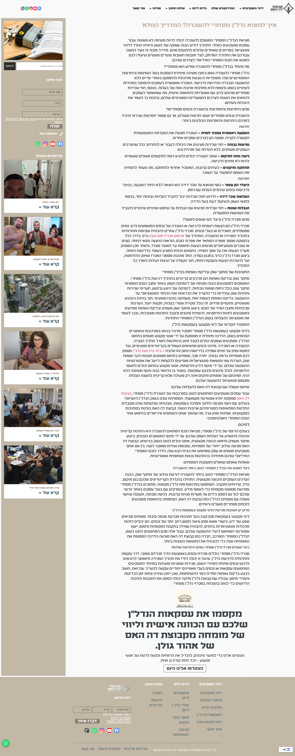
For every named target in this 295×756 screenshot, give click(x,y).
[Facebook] (39, 8)
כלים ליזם (199, 8)
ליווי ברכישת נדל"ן (147, 351)
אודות (157, 8)
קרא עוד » (49, 207)
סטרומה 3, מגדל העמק (46, 259)
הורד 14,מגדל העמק (48, 431)
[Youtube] (35, 8)
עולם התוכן (177, 8)
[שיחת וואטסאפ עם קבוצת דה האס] (5, 743)
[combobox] (39, 66)
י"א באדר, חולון (50, 202)
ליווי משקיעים (253, 8)
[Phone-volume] (87, 730)
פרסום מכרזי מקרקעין (167, 236)
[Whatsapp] (27, 8)
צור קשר (139, 8)
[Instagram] (31, 8)
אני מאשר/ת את (33, 121)
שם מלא (55, 86)
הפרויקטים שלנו (223, 8)
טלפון (57, 109)
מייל (59, 98)
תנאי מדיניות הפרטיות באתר (33, 120)
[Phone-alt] (23, 8)
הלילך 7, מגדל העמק (47, 373)
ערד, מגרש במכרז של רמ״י (44, 488)
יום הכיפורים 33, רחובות (45, 316)
